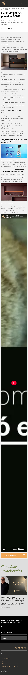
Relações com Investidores (10, 664)
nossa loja (19, 169)
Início (2, 8)
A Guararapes (6, 658)
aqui (17, 212)
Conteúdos (8, 8)
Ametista (20, 207)
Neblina (8, 208)
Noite (12, 208)
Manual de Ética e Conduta (10, 666)
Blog (13, 8)
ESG (3, 661)
